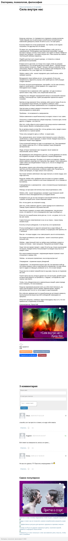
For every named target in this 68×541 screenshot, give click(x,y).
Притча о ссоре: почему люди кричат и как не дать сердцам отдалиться (42, 517)
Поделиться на (28, 355)
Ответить (23, 428)
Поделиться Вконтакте (41, 351)
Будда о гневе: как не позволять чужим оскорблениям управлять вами (42, 521)
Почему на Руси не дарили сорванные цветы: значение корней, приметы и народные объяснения (40, 528)
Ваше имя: (23, 390)
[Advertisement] (43, 24)
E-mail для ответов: (26, 396)
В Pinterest (42, 355)
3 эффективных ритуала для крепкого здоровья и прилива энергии (41, 524)
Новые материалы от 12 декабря (30, 7)
